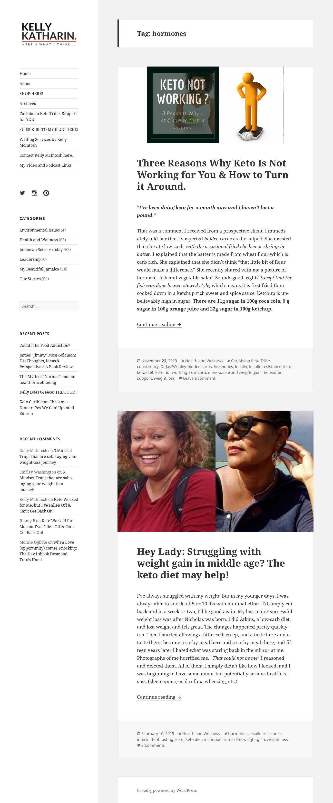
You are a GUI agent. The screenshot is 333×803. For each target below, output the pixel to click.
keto (287, 366)
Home (25, 73)
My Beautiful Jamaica (39, 269)
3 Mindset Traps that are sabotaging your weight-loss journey (48, 456)
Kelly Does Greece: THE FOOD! (48, 392)
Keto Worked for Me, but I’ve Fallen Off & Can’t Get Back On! (49, 505)
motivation (273, 372)
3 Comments (153, 745)
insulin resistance (265, 366)
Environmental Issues (40, 230)
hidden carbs (200, 366)
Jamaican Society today (41, 249)
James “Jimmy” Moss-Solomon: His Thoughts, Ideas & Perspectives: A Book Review (48, 360)
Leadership (30, 259)
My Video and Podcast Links (45, 165)
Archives (28, 103)
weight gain (254, 739)
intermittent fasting (155, 739)
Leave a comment (199, 378)
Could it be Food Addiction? (45, 345)
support (144, 378)
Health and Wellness (39, 239)
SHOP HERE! (31, 93)
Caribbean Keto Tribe (250, 360)
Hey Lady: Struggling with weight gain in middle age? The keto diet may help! (211, 563)
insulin (241, 366)
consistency (147, 366)
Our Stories (30, 278)
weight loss (164, 378)
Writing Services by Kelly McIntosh (43, 142)
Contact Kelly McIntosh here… (48, 155)
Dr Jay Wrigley (173, 366)
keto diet (145, 372)
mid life (234, 739)
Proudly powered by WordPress (167, 790)
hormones (223, 366)
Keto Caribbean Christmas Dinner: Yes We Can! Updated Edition (47, 407)
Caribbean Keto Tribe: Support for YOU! (48, 116)
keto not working (171, 372)
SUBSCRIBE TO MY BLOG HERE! (49, 129)
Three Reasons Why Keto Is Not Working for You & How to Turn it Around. (213, 174)
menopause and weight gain (234, 372)
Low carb (197, 372)
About (25, 83)
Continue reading (159, 324)
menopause (215, 739)
